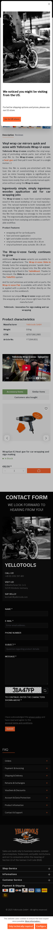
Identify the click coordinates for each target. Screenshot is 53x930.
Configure (41, 926)
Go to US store (11, 119)
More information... (33, 921)
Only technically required (21, 926)
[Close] (49, 4)
